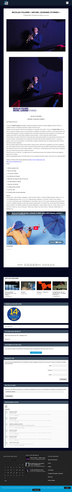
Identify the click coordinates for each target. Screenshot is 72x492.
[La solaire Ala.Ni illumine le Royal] (27, 471)
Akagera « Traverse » (43, 292)
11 (8, 470)
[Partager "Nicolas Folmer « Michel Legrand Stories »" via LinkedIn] (33, 264)
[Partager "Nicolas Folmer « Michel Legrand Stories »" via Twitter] (28, 264)
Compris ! (67, 487)
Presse (49, 463)
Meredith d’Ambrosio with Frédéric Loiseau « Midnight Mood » (37, 464)
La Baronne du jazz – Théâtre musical (37, 457)
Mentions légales (51, 480)
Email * (50, 374)
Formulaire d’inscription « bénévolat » (55, 473)
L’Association (50, 470)
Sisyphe (23, 292)
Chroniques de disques (37, 15)
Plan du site (50, 476)
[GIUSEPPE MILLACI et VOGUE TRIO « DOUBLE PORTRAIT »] (60, 285)
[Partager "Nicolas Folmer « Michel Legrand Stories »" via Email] (36, 264)
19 (10, 472)
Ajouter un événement (52, 459)
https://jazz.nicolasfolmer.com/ (14, 161)
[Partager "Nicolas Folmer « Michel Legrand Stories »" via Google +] (30, 264)
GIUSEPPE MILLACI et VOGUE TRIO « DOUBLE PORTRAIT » (59, 293)
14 (16, 470)
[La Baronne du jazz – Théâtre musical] (27, 459)
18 (8, 472)
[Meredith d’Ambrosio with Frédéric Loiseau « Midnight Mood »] (27, 464)
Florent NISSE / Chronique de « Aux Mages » (10, 293)
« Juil (5, 480)
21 (16, 472)
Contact (49, 466)
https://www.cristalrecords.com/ (37, 159)
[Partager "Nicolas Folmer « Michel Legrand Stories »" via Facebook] (25, 264)
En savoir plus (36, 489)
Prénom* (50, 370)
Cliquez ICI (7, 339)
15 (19, 470)
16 (22, 470)
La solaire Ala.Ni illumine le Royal (36, 469)
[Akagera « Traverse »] (44, 285)
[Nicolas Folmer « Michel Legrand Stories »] (36, 35)
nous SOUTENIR (36, 352)
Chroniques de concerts (40, 459)
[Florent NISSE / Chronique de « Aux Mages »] (12, 285)
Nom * (50, 365)
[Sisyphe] (28, 285)
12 (10, 470)
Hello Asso (50, 348)
